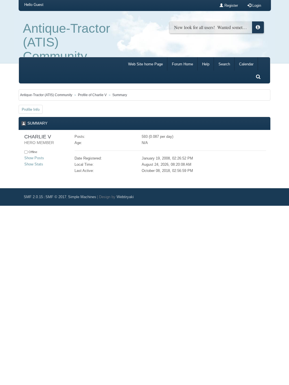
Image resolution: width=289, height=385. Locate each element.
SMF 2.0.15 (33, 197)
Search (224, 64)
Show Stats (33, 164)
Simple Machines (82, 197)
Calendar (246, 64)
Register (230, 5)
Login (256, 5)
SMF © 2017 (55, 197)
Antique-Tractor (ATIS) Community (66, 42)
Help (205, 64)
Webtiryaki (125, 197)
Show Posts (34, 158)
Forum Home (182, 64)
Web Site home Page (145, 64)
